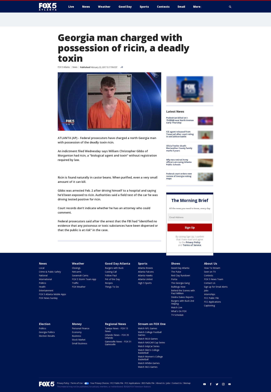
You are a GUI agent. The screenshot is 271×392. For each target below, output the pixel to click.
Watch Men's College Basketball (148, 351)
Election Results (47, 335)
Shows (175, 263)
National (43, 275)
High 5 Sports (145, 282)
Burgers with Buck (114, 267)
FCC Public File (211, 298)
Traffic (75, 282)
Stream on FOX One (152, 324)
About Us (210, 263)
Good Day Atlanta (117, 263)
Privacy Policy (193, 242)
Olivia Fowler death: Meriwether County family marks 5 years (179, 148)
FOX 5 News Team (213, 279)
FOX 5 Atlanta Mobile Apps (52, 294)
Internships (209, 294)
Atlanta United (145, 279)
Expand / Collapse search (230, 6)
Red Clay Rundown (180, 275)
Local (41, 267)
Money (77, 324)
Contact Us (209, 282)
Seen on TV (210, 271)
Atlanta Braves (145, 267)
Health (42, 286)
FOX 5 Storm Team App (84, 279)
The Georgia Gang (180, 282)
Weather (78, 263)
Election (44, 324)
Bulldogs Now (178, 286)
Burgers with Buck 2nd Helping (182, 302)
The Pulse (176, 271)
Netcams (76, 271)
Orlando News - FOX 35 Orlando (117, 336)
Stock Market (78, 339)
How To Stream (212, 267)
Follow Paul (111, 275)
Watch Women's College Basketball (150, 358)
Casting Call (111, 271)
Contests (208, 275)
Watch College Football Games (150, 333)
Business (76, 335)
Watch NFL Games (147, 328)
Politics (42, 282)
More (196, 6)
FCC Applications (212, 301)
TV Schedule (177, 314)
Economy (77, 332)
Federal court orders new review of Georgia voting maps (179, 176)
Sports (142, 263)
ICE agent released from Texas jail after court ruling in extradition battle (180, 134)
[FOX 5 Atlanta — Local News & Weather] (49, 6)
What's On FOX (178, 311)
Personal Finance (80, 328)
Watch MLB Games (148, 338)
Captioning (209, 305)
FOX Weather (78, 286)
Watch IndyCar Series (148, 346)
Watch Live (176, 307)
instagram (223, 384)
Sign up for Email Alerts (216, 286)
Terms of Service (192, 245)
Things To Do (112, 286)
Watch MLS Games (147, 366)
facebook (210, 384)
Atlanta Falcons (146, 271)
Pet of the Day (112, 279)
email (229, 384)
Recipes (109, 282)
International (45, 279)
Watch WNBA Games (149, 363)
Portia (174, 279)
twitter (217, 384)
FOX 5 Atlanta (64, 67)
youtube (204, 384)
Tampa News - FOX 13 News (116, 330)
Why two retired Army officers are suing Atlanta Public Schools (178, 162)
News (74, 67)
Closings (76, 267)
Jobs (206, 290)
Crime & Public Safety (50, 271)
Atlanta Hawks (145, 275)
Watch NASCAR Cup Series (151, 342)
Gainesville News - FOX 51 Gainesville (118, 343)
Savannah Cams (80, 275)
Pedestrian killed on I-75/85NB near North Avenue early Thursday (180, 120)
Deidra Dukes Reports (182, 297)
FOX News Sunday (48, 298)
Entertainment (46, 290)
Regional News (115, 324)
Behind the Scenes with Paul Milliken (183, 292)
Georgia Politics (47, 332)
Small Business (79, 343)
